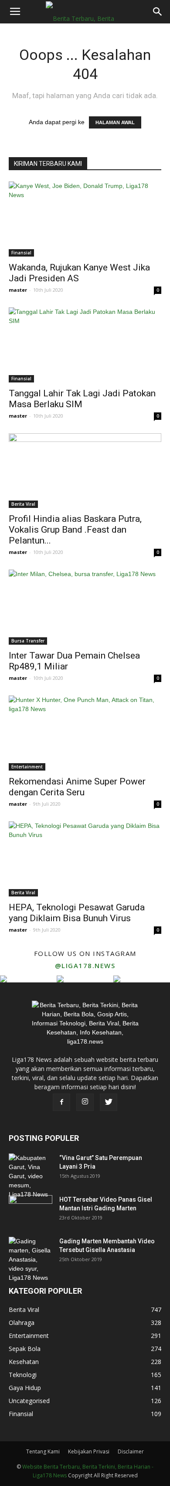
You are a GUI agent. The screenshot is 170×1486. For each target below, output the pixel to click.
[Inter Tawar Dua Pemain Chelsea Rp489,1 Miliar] (85, 607)
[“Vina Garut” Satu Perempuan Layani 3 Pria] (30, 1176)
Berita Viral (23, 504)
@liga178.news (85, 965)
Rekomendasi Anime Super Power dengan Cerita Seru (77, 786)
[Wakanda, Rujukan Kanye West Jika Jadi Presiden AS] (85, 219)
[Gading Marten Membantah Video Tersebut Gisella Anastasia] (30, 1259)
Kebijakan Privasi (88, 1451)
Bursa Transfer (27, 641)
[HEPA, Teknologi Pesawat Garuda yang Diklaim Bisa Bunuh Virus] (85, 858)
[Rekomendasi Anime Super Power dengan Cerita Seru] (85, 733)
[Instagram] (85, 1102)
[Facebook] (61, 1102)
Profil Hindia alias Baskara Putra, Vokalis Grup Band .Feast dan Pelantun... (75, 530)
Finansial (21, 253)
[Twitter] (108, 1102)
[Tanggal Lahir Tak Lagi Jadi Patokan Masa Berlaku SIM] (85, 344)
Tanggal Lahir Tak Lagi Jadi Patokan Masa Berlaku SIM (82, 398)
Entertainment (27, 767)
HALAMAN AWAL (115, 122)
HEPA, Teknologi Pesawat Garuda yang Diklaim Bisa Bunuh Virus (77, 912)
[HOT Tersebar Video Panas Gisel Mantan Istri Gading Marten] (30, 1210)
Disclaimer (131, 1451)
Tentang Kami (43, 1451)
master (18, 290)
